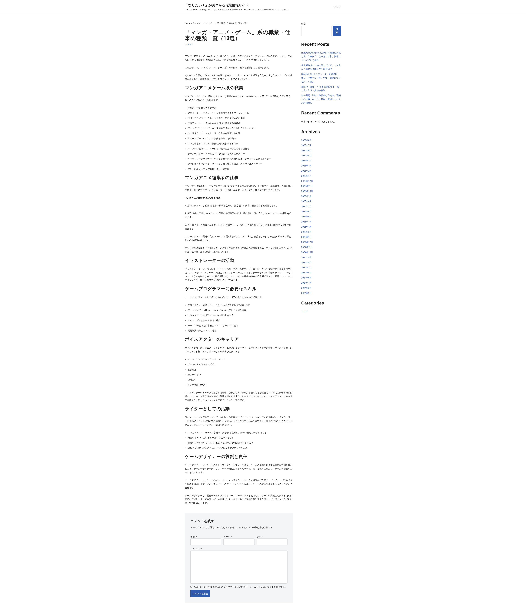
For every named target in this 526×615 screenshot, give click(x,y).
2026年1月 (306, 176)
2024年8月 (306, 262)
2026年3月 (306, 166)
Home (187, 23)
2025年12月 (307, 181)
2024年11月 (307, 247)
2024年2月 (306, 293)
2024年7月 (306, 267)
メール (228, 536)
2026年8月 (306, 140)
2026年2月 (306, 171)
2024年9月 (306, 257)
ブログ (337, 7)
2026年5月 (306, 155)
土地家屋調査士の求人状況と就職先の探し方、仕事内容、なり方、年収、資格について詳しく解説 (321, 56)
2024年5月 (306, 278)
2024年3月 (306, 288)
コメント (196, 549)
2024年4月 (306, 283)
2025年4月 (306, 222)
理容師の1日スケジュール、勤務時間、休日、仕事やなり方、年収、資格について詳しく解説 (321, 78)
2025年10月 (307, 191)
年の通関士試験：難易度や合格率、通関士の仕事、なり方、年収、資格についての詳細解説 (321, 99)
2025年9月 (306, 196)
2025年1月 (306, 237)
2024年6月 (306, 272)
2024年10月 (307, 252)
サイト (260, 536)
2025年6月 (306, 211)
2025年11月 (307, 186)
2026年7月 (306, 145)
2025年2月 (306, 232)
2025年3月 (306, 227)
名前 (194, 536)
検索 (303, 23)
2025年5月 (306, 216)
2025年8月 (306, 201)
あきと (190, 44)
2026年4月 (306, 161)
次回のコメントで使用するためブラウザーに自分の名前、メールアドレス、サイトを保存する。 (240, 587)
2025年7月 (306, 206)
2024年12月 (307, 242)
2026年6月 (306, 150)
